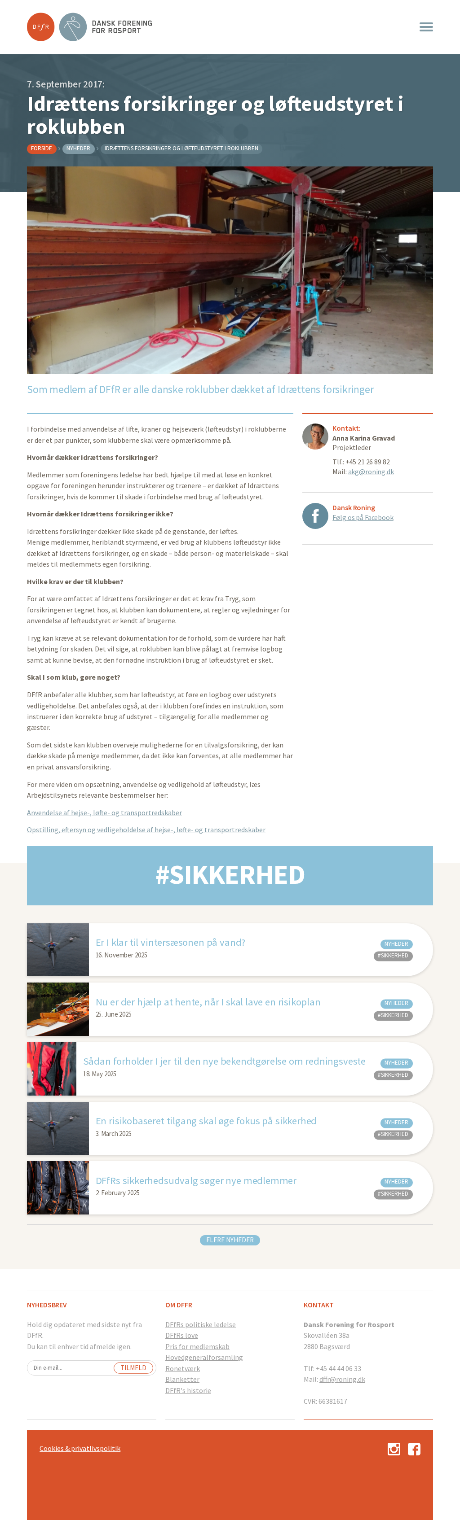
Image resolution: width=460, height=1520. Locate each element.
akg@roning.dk (371, 471)
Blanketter (182, 1379)
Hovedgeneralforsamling (204, 1357)
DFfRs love (181, 1335)
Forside (41, 148)
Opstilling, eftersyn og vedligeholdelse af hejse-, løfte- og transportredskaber (146, 829)
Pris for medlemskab (197, 1346)
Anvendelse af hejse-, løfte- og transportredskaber (104, 812)
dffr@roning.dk (342, 1379)
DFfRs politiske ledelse (200, 1324)
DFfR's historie (188, 1390)
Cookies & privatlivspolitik (80, 1448)
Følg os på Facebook (363, 517)
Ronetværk (182, 1368)
